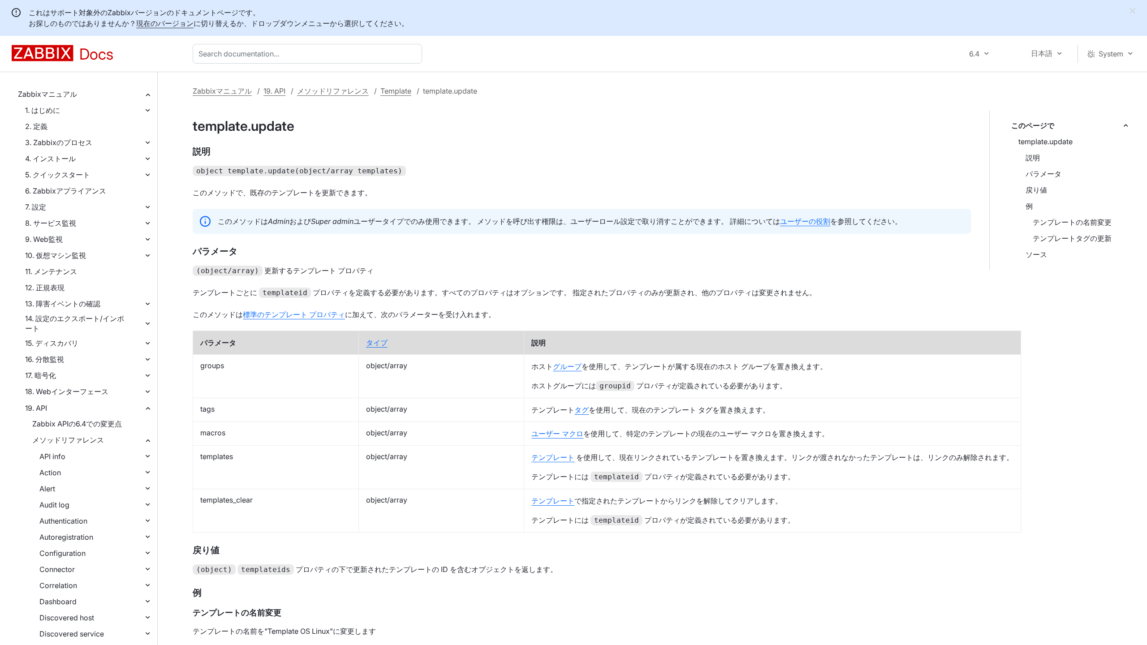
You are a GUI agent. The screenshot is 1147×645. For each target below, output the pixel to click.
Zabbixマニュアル (47, 94)
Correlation (58, 585)
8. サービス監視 (50, 223)
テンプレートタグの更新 (1072, 238)
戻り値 (1036, 189)
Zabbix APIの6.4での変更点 (77, 423)
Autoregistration (66, 537)
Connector (57, 569)
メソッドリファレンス (68, 439)
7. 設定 (35, 206)
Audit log (54, 504)
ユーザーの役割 (805, 221)
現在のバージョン (165, 23)
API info (52, 456)
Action (50, 472)
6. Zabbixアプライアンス (65, 190)
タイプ (377, 342)
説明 (1033, 157)
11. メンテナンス (51, 271)
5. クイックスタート (57, 174)
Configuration (62, 553)
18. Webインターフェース (66, 391)
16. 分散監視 (44, 359)
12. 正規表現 (45, 287)
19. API (36, 408)
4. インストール (50, 158)
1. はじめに (42, 110)
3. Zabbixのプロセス (58, 142)
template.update (1045, 141)
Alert (47, 488)
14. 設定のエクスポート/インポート (74, 323)
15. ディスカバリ (51, 343)
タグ (581, 409)
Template (395, 90)
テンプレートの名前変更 (1072, 222)
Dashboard (58, 601)
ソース (1036, 254)
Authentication (63, 520)
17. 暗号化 (40, 375)
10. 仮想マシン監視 (55, 255)
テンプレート (552, 457)
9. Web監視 (44, 239)
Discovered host (66, 617)
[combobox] (309, 53)
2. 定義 (36, 126)
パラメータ (1043, 173)
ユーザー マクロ (557, 433)
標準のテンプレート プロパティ (294, 314)
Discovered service (71, 633)
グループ (567, 366)
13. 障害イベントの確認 (62, 303)
